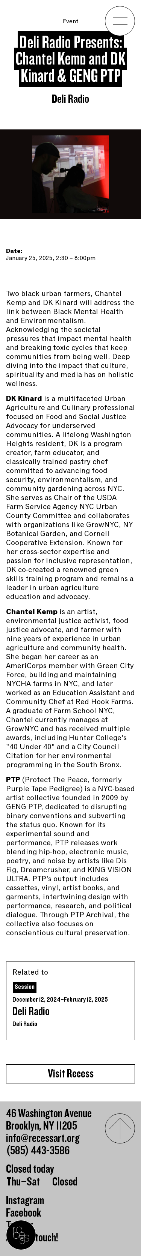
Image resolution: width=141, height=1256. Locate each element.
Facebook (23, 1213)
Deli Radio (31, 1011)
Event (71, 21)
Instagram (25, 1200)
